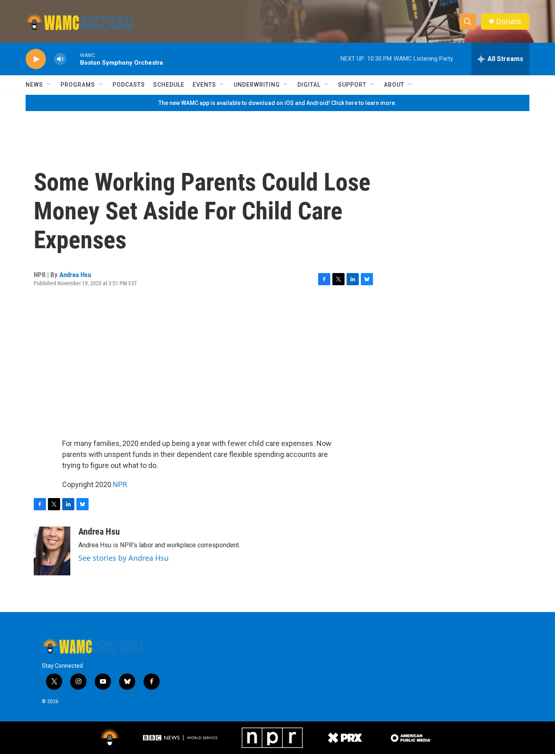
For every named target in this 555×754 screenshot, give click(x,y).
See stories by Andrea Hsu (123, 558)
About (394, 84)
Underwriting (257, 84)
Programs (78, 84)
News (34, 84)
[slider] (73, 59)
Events (204, 84)
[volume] (60, 59)
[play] (35, 59)
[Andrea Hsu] (52, 551)
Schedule (168, 84)
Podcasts (129, 84)
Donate (508, 21)
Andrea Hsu (75, 275)
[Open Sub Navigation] (49, 84)
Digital (309, 84)
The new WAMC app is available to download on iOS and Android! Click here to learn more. (277, 103)
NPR (120, 484)
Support (352, 84)
